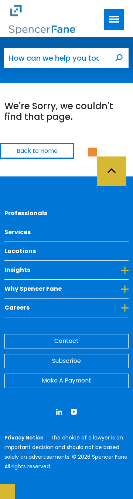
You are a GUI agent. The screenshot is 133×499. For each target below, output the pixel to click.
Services (17, 232)
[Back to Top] (115, 167)
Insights (51, 269)
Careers (50, 307)
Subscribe (66, 361)
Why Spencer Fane (66, 288)
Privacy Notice (24, 437)
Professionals (25, 213)
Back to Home (37, 150)
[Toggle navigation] (114, 19)
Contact (66, 341)
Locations (20, 251)
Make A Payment (66, 380)
